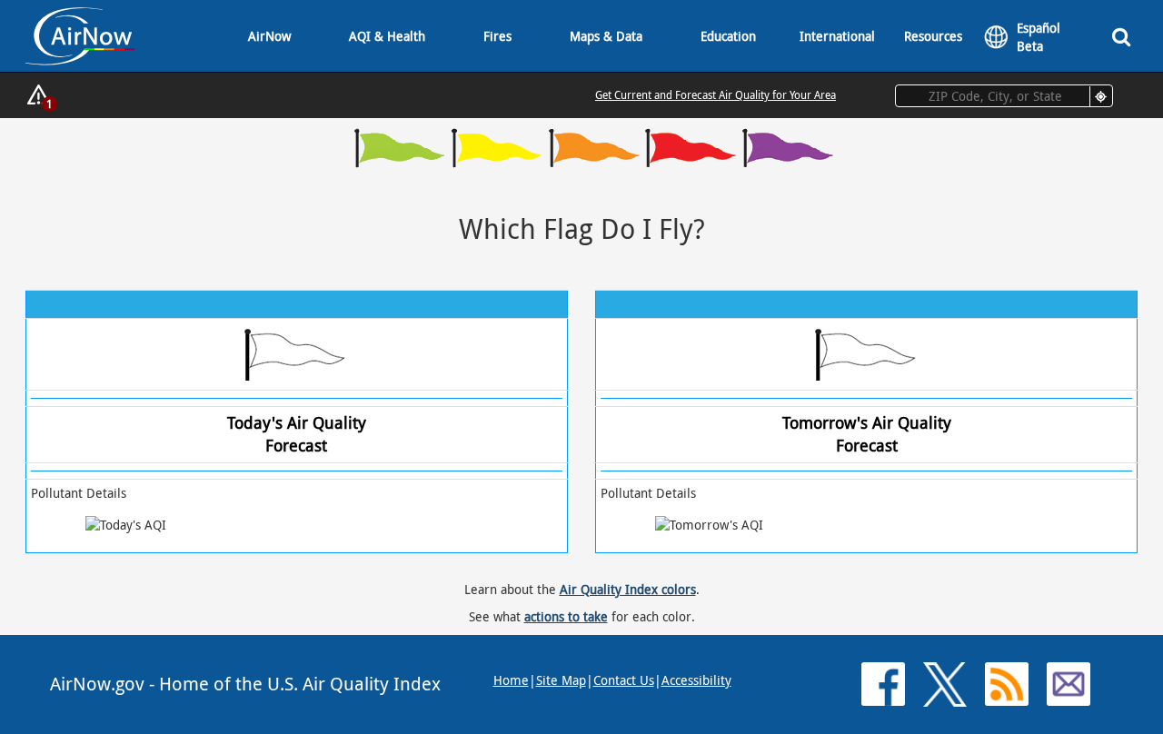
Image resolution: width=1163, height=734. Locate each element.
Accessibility (696, 680)
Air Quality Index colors (628, 589)
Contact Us (623, 680)
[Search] (1121, 36)
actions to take (566, 616)
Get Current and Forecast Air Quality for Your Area (715, 94)
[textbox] (1004, 95)
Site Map (561, 680)
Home (511, 680)
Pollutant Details (78, 492)
